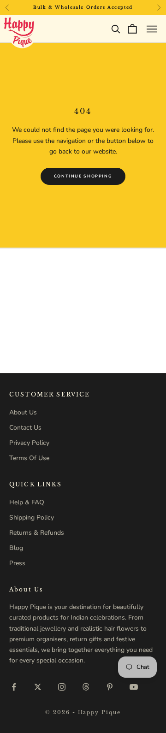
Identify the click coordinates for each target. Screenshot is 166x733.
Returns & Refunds (36, 532)
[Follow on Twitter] (37, 687)
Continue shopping (83, 176)
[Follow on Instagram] (61, 687)
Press (17, 563)
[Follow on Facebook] (13, 687)
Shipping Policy (31, 517)
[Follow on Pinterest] (109, 687)
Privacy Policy (29, 442)
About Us (23, 412)
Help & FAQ (26, 502)
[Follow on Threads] (85, 687)
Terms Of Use (29, 458)
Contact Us (25, 427)
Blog (16, 548)
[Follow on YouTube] (133, 687)
